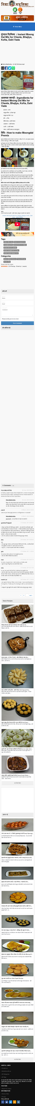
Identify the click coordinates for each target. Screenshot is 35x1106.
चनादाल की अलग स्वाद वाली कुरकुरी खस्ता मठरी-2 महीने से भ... (17, 906)
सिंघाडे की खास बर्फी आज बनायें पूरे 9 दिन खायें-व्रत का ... (14, 625)
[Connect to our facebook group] (6, 1102)
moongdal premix (8, 244)
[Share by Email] (2, 68)
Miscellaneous (12, 259)
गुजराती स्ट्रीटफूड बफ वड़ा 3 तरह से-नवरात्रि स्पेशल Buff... (16, 1051)
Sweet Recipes (7, 601)
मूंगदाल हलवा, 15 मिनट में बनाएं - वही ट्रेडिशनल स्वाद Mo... (15, 657)
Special (6, 259)
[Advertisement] (17, 49)
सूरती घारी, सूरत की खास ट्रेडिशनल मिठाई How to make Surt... (17, 749)
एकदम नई (5, 814)
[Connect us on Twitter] (10, 1102)
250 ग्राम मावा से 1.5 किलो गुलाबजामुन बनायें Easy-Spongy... (17, 833)
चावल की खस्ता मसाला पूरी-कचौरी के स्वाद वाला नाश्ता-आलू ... (17, 1002)
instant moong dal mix (19, 242)
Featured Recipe (21, 259)
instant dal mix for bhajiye (20, 244)
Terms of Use (5, 1094)
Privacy (4, 1097)
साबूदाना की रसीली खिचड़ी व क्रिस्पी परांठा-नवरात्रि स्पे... (15, 1027)
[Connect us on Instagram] (18, 1102)
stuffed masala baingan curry (11, 253)
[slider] (4, 266)
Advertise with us (6, 1071)
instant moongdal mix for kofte (11, 250)
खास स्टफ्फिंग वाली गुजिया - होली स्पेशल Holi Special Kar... (16, 690)
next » (30, 595)
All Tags (4, 1077)
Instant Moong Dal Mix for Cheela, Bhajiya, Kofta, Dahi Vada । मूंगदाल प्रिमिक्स (17, 216)
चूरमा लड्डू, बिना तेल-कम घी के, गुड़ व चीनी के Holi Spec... (15, 722)
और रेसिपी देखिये (17, 783)
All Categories (5, 1074)
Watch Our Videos (6, 1088)
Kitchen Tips (7, 262)
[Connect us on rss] (14, 1102)
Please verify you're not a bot (10, 319)
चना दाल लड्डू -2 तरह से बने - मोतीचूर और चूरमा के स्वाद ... (16, 930)
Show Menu (18, 27)
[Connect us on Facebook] (2, 1102)
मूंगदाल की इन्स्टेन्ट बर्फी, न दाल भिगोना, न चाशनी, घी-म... (15, 882)
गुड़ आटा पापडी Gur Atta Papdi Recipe (12, 978)
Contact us (4, 1068)
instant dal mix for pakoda (10, 247)
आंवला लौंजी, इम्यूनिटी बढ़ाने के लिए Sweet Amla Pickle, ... (16, 775)
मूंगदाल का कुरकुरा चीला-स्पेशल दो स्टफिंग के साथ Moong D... (17, 954)
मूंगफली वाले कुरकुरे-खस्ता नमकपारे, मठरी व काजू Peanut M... (17, 857)
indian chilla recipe (8, 242)
